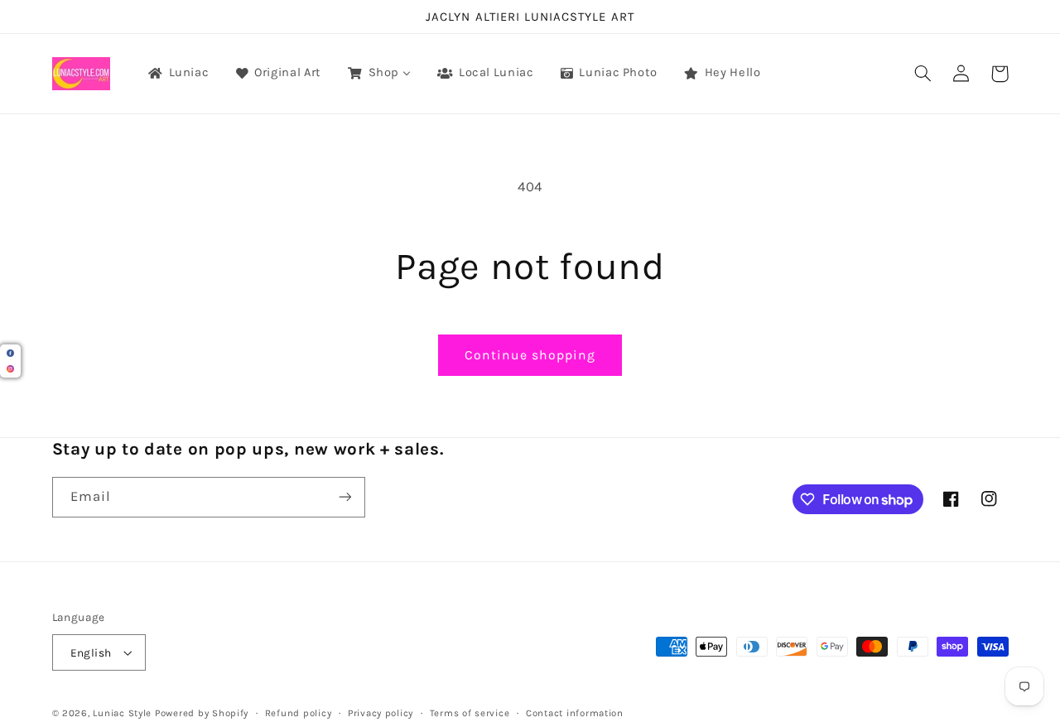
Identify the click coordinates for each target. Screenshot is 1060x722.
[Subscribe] (344, 497)
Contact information (575, 713)
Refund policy (298, 713)
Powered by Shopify (201, 713)
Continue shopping (530, 355)
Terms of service (470, 713)
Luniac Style (122, 713)
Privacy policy (380, 713)
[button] (923, 74)
